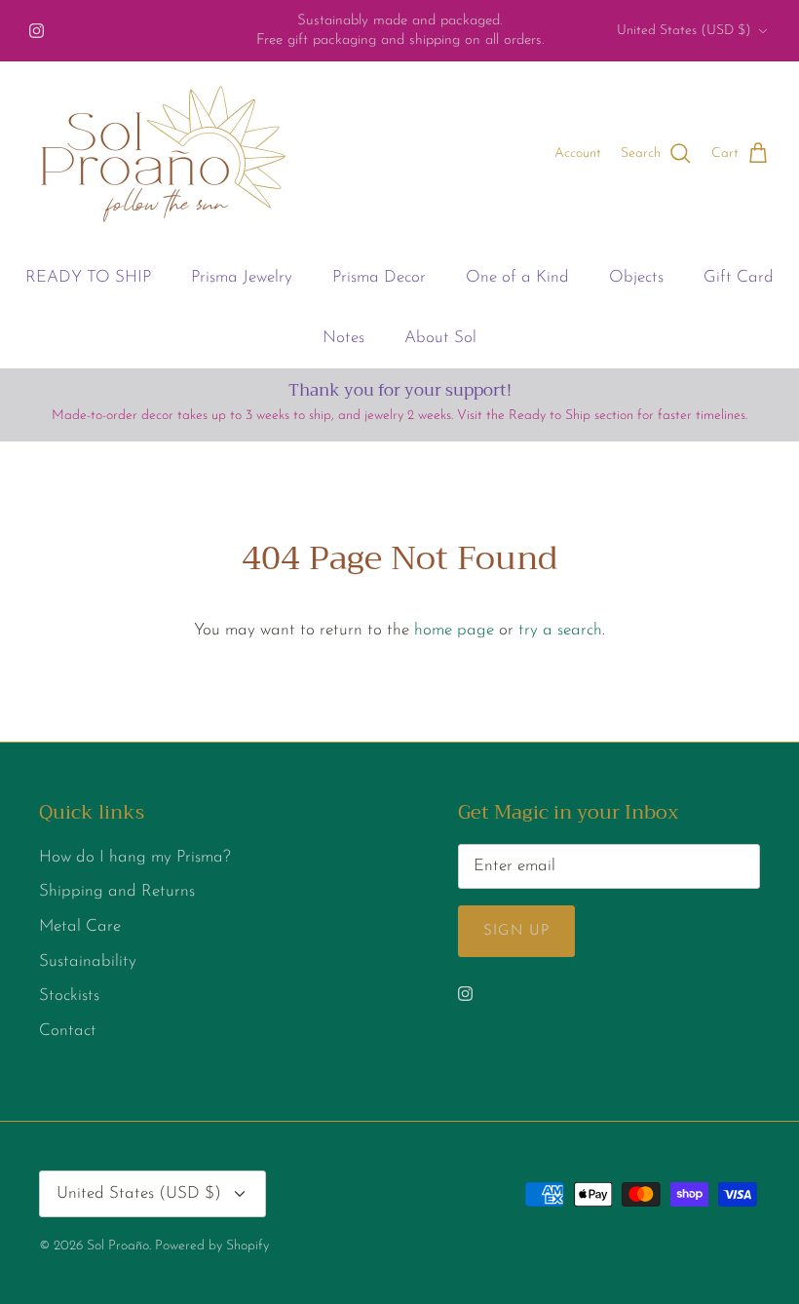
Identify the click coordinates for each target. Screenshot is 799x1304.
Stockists (69, 995)
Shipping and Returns (117, 891)
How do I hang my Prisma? (135, 857)
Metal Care (80, 926)
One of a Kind (517, 277)
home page (454, 630)
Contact (67, 1030)
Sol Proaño (118, 1246)
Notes (343, 337)
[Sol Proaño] (163, 154)
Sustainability (87, 961)
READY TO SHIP (88, 277)
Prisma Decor (379, 277)
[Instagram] (36, 30)
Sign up (516, 931)
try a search (560, 630)
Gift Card (739, 277)
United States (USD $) (684, 30)
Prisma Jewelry (241, 277)
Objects (636, 277)
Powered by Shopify (212, 1246)
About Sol (440, 337)
